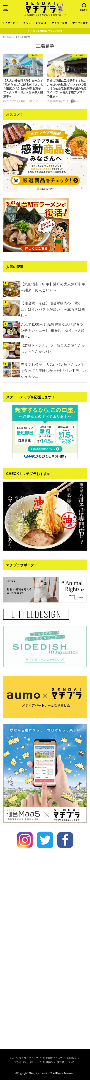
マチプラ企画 (59, 23)
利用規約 (48, 1062)
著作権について (65, 1062)
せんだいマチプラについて (24, 1058)
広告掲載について (52, 1058)
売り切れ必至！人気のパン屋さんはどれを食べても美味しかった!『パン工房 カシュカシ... (53, 371)
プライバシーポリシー (26, 1062)
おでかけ (41, 23)
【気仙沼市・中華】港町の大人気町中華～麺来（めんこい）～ (53, 287)
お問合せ (71, 1058)
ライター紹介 (10, 23)
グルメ (27, 23)
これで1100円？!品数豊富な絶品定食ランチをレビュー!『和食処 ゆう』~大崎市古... (53, 330)
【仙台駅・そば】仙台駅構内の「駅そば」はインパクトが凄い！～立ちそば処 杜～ (53, 309)
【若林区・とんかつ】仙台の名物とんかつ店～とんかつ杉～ (53, 348)
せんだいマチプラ (42, 1073)
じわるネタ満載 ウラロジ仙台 (46, 31)
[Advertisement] (45, 995)
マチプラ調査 (80, 23)
